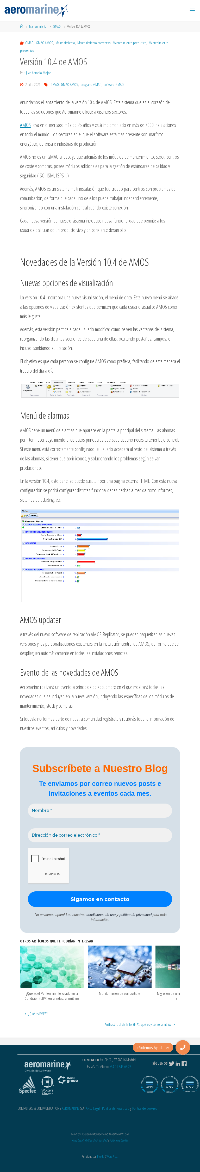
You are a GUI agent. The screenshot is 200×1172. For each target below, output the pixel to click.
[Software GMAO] (36, 10)
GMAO (57, 26)
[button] (183, 1047)
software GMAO (114, 84)
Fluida (100, 1156)
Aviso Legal (93, 1108)
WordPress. (112, 1156)
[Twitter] (171, 1063)
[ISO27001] (190, 1086)
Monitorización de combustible (119, 993)
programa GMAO (91, 84)
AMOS (25, 124)
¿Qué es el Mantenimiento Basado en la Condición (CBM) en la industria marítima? (52, 996)
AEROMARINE (70, 1108)
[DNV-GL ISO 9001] (150, 1086)
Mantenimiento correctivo (94, 42)
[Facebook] (185, 1063)
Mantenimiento (37, 26)
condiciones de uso (101, 915)
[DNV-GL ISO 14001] (170, 1086)
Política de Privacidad (115, 1108)
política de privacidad (136, 915)
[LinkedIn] (177, 1063)
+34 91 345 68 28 (120, 1066)
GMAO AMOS (44, 42)
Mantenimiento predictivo (129, 42)
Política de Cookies (144, 1108)
